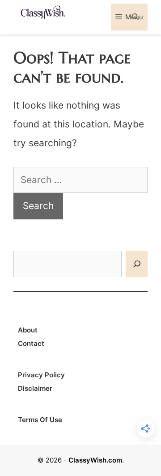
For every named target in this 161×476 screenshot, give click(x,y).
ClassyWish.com (95, 460)
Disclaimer (35, 388)
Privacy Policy (41, 375)
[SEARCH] (137, 264)
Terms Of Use (40, 419)
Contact (31, 343)
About (28, 330)
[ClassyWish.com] (42, 11)
